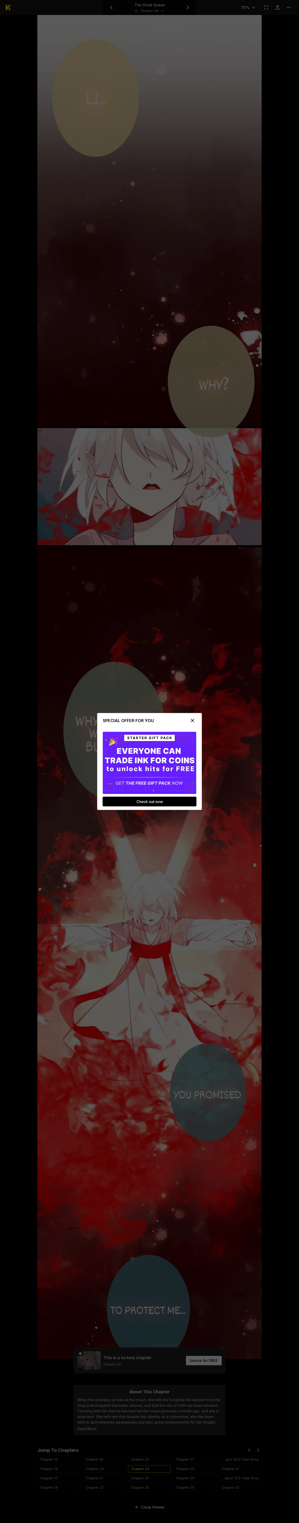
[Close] (192, 720)
